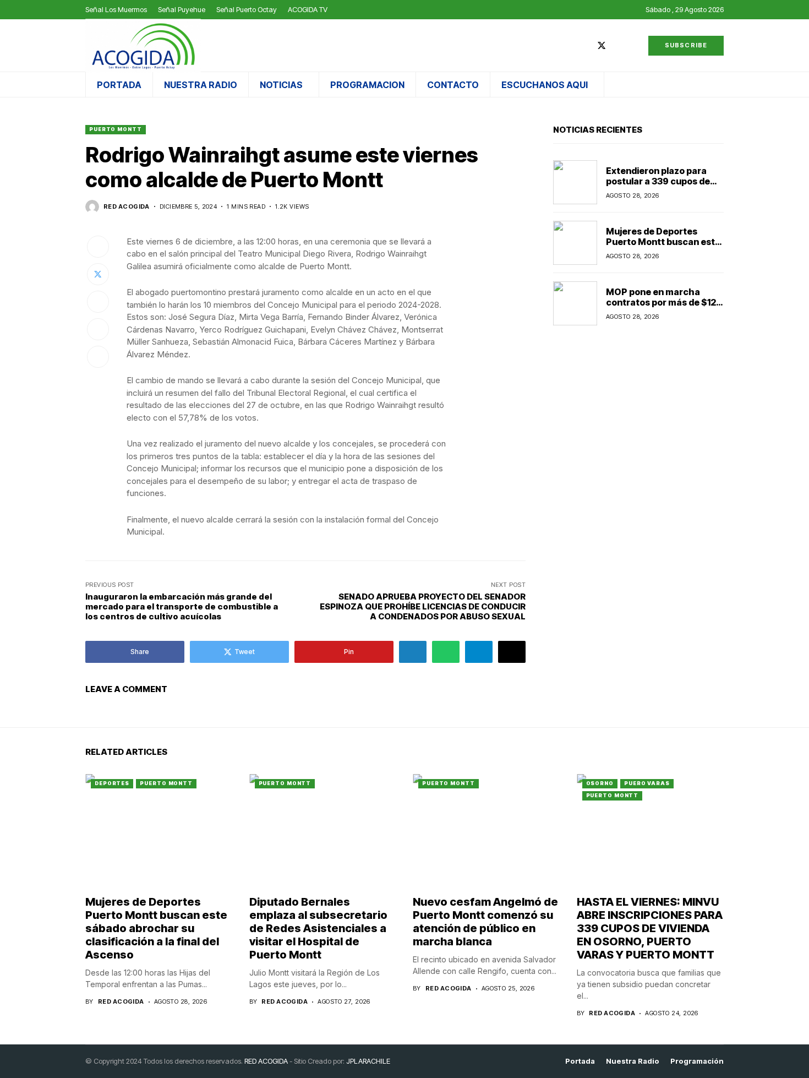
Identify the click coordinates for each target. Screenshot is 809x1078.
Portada (580, 1061)
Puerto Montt (115, 129)
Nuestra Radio (632, 1061)
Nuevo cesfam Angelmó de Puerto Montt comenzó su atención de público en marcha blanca (485, 921)
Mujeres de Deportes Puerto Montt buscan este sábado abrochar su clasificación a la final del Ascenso (156, 928)
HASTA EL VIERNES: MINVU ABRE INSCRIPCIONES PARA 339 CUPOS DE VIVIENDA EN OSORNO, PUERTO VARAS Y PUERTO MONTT (650, 928)
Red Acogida (126, 206)
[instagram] (618, 45)
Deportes (112, 783)
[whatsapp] (634, 45)
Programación (697, 1061)
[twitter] (601, 45)
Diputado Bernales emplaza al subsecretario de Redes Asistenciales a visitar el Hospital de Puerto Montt (318, 928)
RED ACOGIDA (266, 1061)
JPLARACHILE (368, 1061)
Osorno (600, 783)
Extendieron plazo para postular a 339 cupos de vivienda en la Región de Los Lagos (658, 186)
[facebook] (585, 45)
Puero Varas (647, 783)
